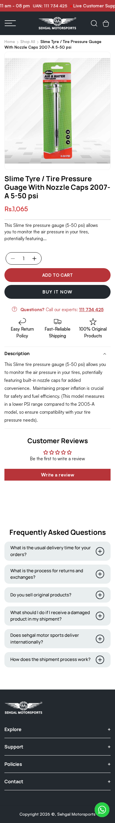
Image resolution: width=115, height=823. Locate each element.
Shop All (27, 41)
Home (9, 41)
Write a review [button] (57, 475)
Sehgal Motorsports (76, 814)
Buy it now (57, 292)
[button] (10, 23)
